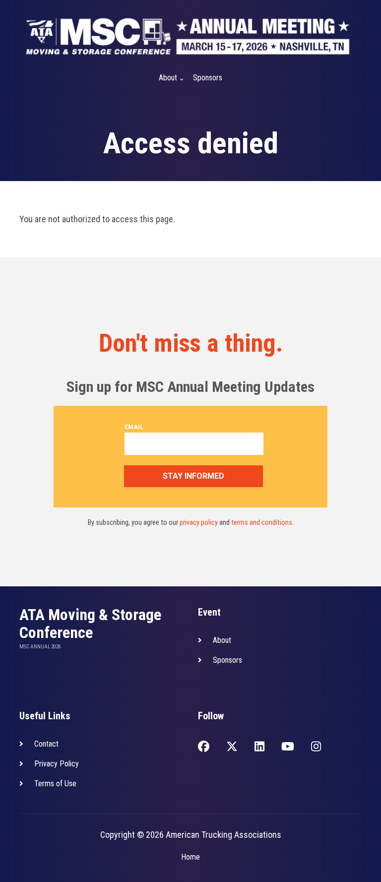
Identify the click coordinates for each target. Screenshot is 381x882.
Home (190, 857)
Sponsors (207, 77)
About (165, 82)
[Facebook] (203, 747)
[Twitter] (232, 747)
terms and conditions (261, 522)
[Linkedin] (259, 747)
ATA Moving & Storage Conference (90, 623)
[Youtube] (287, 747)
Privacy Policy (56, 763)
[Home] (188, 36)
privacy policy (199, 522)
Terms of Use (55, 783)
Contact (46, 744)
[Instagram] (316, 747)
